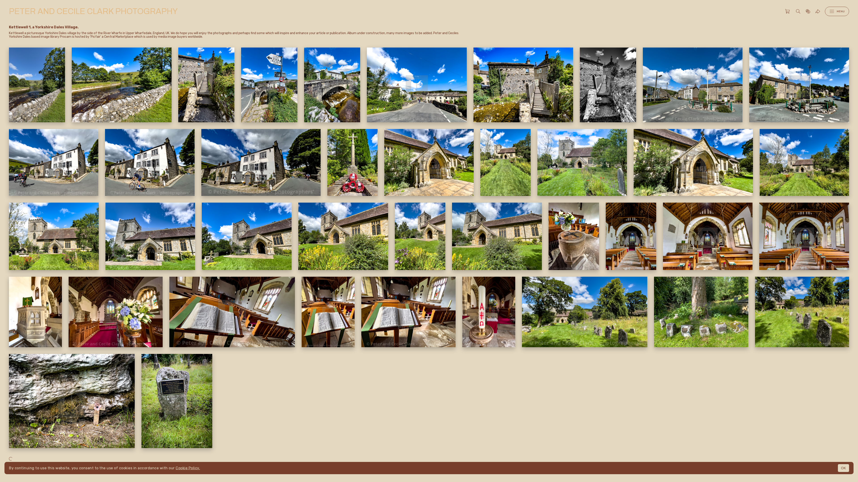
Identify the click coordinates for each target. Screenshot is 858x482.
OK (843, 468)
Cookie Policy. (188, 468)
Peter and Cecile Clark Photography (93, 11)
